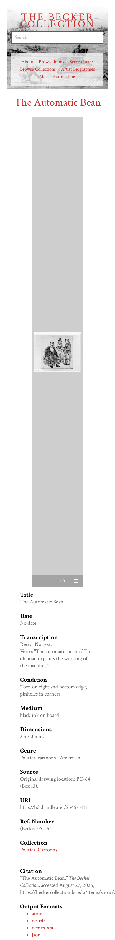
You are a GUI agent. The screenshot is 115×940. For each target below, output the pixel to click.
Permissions (64, 77)
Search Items (82, 62)
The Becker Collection (57, 21)
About (27, 62)
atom (37, 913)
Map (43, 77)
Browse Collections (38, 69)
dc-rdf (38, 920)
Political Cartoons (38, 849)
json (36, 934)
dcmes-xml (43, 927)
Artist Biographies (78, 69)
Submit (87, 37)
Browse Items (51, 62)
